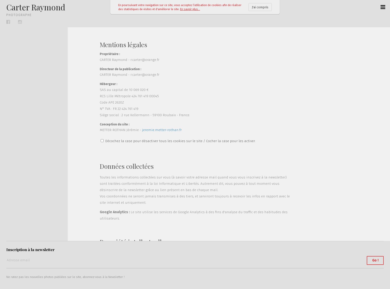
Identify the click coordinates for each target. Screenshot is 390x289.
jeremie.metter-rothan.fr (162, 130)
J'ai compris (260, 7)
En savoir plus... (190, 9)
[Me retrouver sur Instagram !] (20, 22)
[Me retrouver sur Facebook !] (8, 22)
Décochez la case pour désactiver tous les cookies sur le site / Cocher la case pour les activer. (180, 141)
